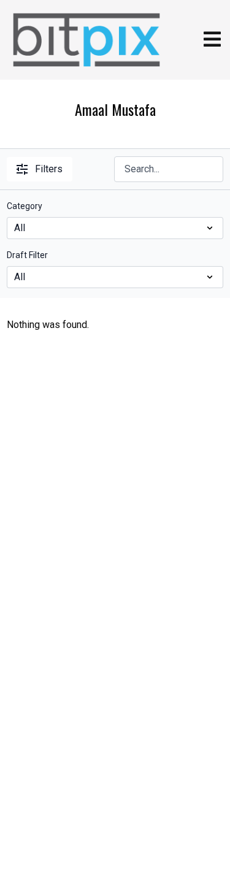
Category (24, 206)
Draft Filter (27, 255)
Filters (49, 169)
